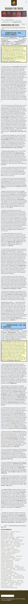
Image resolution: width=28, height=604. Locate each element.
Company (3, 552)
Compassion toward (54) (6, 554)
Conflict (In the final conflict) (7, 563)
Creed (22, 582)
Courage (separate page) (18, 576)
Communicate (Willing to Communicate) (9, 549)
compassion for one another (15, 333)
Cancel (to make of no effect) (7, 535)
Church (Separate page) (19, 544)
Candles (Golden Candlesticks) (7, 537)
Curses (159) (18, 584)
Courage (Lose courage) (6, 576)
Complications (19, 556)
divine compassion (6, 42)
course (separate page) (6, 578)
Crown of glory (4, 584)
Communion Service (16, 550)
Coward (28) (3, 582)
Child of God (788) (18, 541)
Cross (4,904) (19, 583)
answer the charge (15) (15, 531)
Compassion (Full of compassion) (8, 553)
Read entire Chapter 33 (9, 175)
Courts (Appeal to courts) (6, 579)
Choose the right (4, 542)
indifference (12, 61)
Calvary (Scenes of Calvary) (7, 534)
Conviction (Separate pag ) (7, 574)
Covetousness (20, 580)
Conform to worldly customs (7, 565)
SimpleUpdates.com (10, 598)
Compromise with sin (5, 559)
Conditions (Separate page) (7, 560)
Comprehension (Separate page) (8, 557)
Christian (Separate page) (6, 544)
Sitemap (23, 598)
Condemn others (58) (16, 559)
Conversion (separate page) (7, 571)
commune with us (10, 548)
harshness (5, 61)
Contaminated (12, 568)
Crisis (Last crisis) (5, 583)
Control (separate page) (6, 569)
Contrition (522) (20, 568)
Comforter (18, 546)
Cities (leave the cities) (6, 545)
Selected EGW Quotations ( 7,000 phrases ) (12, 20)
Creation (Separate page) (13, 582)
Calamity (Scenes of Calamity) (7, 533)
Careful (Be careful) (20, 537)
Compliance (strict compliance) (7, 556)
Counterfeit (12, 575)
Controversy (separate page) (19, 569)
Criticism (12, 583)
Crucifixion (11, 584)
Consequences (4, 568)
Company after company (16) (13, 552)
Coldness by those (5, 546)
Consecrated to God (19, 567)
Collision (12, 546)
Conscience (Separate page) (7, 567)
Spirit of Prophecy (9, 19)
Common (3, 548)
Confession (17, 560)
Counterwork (19, 575)
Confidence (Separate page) (7, 561)
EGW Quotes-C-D (6, 22)
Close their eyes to (16, 545)
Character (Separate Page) (7, 541)
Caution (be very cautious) (17, 540)
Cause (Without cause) (14, 538)
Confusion (17, 565)
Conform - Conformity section (7, 564)
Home (2, 19)
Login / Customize (7, 600)
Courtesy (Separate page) (18, 578)
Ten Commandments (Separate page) (9, 587)
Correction (16, 574)
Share (23, 24)
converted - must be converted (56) (8, 572)
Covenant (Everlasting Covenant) (8, 580)
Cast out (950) (4, 538)
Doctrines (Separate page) (6, 586)
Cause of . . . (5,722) (5, 540)
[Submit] (13, 596)
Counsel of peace (5, 575)
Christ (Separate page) (15, 542)
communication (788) (5, 550)
